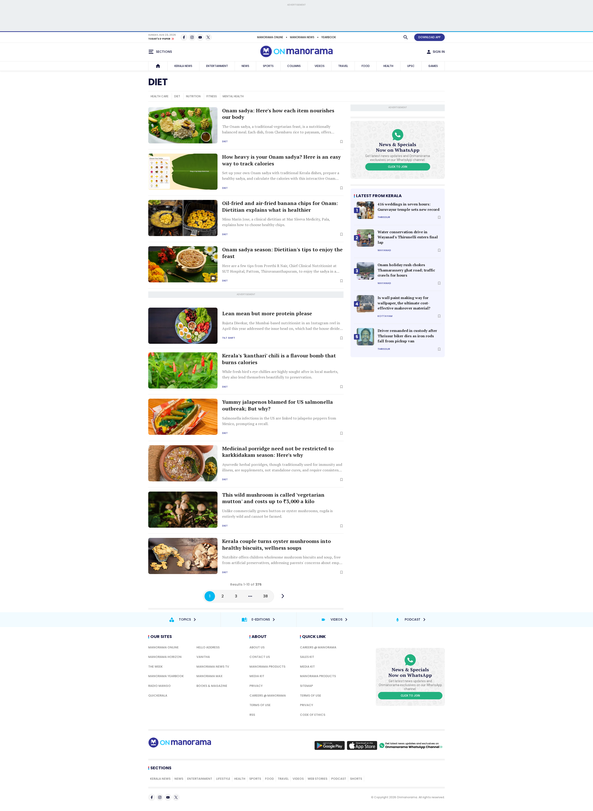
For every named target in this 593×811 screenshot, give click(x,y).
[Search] (406, 37)
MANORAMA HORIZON (165, 657)
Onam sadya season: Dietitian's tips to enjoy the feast (282, 252)
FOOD (366, 66)
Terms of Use (260, 705)
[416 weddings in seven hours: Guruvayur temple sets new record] (365, 210)
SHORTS (356, 778)
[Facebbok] (151, 797)
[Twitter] (208, 37)
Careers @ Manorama (267, 695)
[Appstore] (362, 745)
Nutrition (193, 96)
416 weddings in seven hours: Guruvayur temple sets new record (408, 207)
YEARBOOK (328, 37)
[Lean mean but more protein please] (183, 326)
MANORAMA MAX (209, 676)
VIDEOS (320, 66)
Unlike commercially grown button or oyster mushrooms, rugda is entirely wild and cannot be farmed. (277, 513)
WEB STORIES (317, 778)
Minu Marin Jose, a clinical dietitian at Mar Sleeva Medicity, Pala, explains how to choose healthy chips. (276, 222)
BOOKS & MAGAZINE (211, 686)
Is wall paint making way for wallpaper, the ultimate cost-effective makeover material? (404, 303)
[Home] (158, 66)
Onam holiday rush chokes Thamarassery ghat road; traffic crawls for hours (406, 270)
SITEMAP (306, 686)
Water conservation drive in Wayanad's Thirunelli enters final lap (408, 237)
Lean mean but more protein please (267, 313)
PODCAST (338, 778)
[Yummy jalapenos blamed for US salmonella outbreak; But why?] (183, 417)
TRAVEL (343, 66)
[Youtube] (200, 37)
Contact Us (259, 657)
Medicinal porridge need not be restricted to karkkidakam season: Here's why (278, 451)
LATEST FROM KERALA (379, 196)
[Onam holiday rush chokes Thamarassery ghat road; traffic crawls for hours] (365, 271)
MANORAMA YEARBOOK (166, 676)
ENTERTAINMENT (217, 66)
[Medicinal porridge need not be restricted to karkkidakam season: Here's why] (183, 463)
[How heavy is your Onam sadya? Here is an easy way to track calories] (183, 172)
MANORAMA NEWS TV (212, 666)
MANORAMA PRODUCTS (267, 666)
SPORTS (268, 66)
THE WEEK (155, 666)
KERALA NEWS (183, 66)
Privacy (256, 686)
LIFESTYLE (223, 778)
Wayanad (384, 250)
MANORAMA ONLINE (270, 37)
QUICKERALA (157, 695)
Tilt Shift (228, 337)
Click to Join (397, 166)
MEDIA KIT (256, 676)
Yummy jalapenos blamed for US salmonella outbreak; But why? (277, 405)
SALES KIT (307, 657)
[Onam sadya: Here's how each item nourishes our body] (183, 125)
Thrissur (384, 217)
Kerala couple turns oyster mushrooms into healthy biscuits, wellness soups (276, 544)
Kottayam (385, 316)
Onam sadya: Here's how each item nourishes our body (278, 113)
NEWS (245, 66)
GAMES (433, 66)
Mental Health (233, 96)
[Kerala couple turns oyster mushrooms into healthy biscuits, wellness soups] (183, 556)
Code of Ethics (312, 715)
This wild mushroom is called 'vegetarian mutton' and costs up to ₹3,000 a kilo (273, 498)
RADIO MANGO (159, 686)
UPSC (411, 66)
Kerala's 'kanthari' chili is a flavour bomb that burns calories (279, 359)
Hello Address (208, 647)
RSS (252, 715)
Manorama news (302, 37)
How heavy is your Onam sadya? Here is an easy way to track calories (281, 160)
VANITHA (203, 657)
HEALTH (388, 66)
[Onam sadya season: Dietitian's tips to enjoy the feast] (183, 264)
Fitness (211, 96)
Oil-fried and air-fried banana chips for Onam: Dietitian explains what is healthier (280, 206)
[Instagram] (192, 37)
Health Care (159, 96)
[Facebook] (183, 37)
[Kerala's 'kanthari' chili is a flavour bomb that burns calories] (183, 370)
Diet (177, 96)
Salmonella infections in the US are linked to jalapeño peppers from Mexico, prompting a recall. (279, 421)
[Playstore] (330, 745)
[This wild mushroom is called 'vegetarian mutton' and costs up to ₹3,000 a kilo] (183, 510)
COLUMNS (294, 66)
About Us (257, 647)
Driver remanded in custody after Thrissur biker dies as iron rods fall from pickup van (407, 336)
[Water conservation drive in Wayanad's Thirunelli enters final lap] (365, 238)
